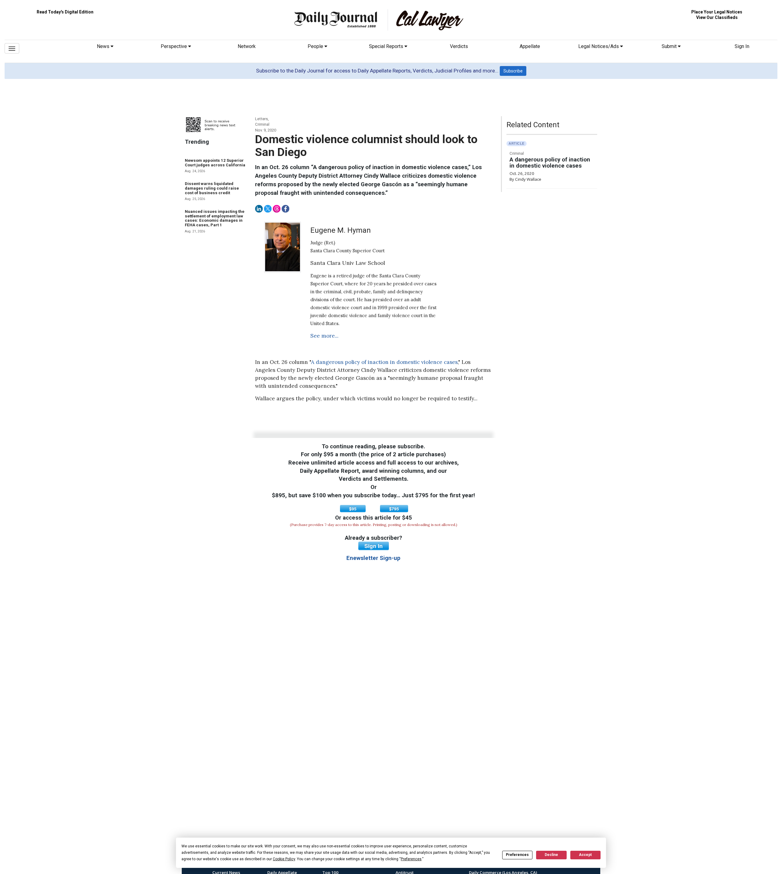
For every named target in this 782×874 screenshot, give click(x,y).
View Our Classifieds (717, 17)
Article (516, 143)
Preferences (517, 855)
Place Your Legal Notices (716, 11)
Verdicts (459, 46)
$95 (352, 509)
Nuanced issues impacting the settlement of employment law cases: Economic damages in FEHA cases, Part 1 (214, 218)
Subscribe (513, 71)
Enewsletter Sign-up (373, 558)
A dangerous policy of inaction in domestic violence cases (384, 362)
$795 (394, 509)
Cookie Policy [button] (284, 859)
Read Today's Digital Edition (65, 11)
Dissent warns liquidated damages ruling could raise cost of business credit (212, 188)
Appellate (530, 46)
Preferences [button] (411, 859)
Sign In (742, 46)
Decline (551, 855)
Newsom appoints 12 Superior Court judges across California (215, 162)
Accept (585, 855)
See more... (324, 335)
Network (247, 46)
